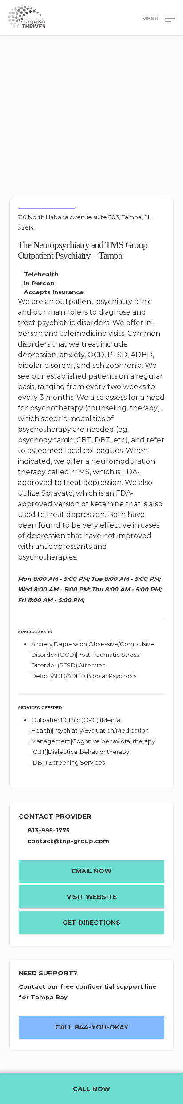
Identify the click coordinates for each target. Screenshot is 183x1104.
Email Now (91, 871)
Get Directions (91, 923)
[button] (158, 18)
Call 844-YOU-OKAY (91, 1027)
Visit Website (92, 897)
